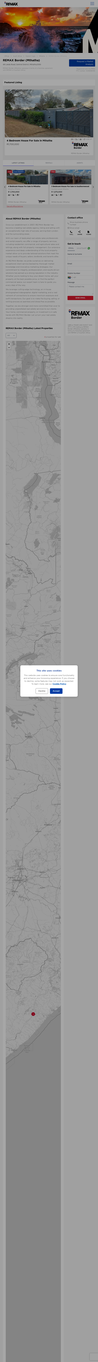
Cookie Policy (59, 684)
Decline (41, 691)
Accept (56, 691)
